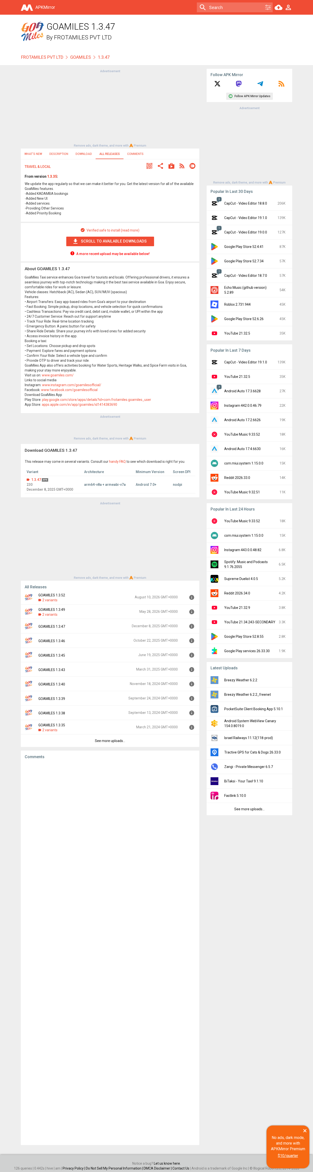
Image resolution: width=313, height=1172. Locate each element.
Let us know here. (167, 1163)
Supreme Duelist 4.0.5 (241, 579)
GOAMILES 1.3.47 (51, 626)
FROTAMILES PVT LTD (83, 37)
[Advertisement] (110, 108)
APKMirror (45, 7)
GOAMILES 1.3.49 (51, 610)
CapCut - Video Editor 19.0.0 (245, 232)
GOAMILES (80, 57)
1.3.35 (52, 176)
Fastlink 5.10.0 (235, 796)
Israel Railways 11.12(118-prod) (248, 738)
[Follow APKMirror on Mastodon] (239, 85)
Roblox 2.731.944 (237, 304)
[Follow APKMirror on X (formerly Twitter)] (217, 85)
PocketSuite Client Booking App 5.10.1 (253, 709)
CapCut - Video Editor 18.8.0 (245, 203)
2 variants (49, 600)
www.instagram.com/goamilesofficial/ (71, 385)
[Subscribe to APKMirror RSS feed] (281, 85)
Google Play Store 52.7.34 (244, 261)
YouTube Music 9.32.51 (242, 492)
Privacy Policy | (74, 1168)
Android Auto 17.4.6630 (242, 449)
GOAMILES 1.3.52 (51, 595)
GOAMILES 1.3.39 (51, 699)
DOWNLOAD (84, 154)
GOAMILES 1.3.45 (51, 655)
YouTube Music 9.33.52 (242, 434)
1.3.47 (36, 480)
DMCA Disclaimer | (158, 1168)
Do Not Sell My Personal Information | (115, 1168)
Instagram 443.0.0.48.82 (242, 550)
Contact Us (180, 1168)
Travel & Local (38, 167)
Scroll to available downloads (114, 241)
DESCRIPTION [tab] (58, 154)
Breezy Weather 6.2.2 (240, 680)
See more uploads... (110, 741)
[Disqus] (110, 952)
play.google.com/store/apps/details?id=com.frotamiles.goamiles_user (96, 400)
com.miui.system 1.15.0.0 (243, 463)
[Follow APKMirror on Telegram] (260, 85)
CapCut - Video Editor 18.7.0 (245, 276)
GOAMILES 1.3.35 (51, 725)
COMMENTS (135, 154)
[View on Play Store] (171, 166)
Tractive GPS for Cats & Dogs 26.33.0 (252, 752)
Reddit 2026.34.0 (237, 593)
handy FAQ (117, 462)
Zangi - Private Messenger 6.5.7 (248, 767)
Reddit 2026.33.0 (237, 478)
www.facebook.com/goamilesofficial (69, 390)
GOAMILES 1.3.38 (51, 713)
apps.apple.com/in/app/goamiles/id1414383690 (79, 404)
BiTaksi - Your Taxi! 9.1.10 (243, 781)
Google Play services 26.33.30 (247, 651)
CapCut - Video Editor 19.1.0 (245, 218)
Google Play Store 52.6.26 (244, 319)
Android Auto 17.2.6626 (242, 420)
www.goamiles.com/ (58, 375)
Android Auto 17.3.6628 (242, 391)
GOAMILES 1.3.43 (51, 670)
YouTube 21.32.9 (237, 608)
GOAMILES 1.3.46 (51, 641)
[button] (149, 166)
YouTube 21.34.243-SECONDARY (249, 622)
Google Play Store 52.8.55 (244, 636)
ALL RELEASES (109, 154)
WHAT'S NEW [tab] (33, 154)
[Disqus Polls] (110, 825)
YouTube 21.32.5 (237, 333)
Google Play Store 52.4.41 (244, 247)
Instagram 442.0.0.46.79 (242, 405)
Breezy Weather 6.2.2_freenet (247, 694)
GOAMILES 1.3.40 (51, 684)
